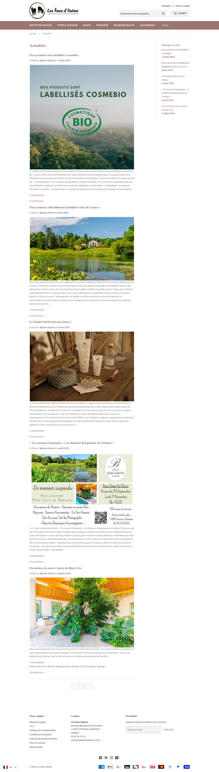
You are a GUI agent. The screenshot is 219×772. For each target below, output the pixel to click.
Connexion (166, 6)
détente (51, 666)
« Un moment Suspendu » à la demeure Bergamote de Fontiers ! (71, 443)
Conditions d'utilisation (40, 734)
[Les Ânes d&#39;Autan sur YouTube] (116, 758)
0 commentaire (36, 195)
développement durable (67, 666)
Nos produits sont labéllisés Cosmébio (53, 55)
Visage (87, 25)
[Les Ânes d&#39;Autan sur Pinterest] (106, 758)
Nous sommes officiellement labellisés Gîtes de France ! (64, 207)
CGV (31, 726)
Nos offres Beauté (40, 25)
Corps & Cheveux (67, 25)
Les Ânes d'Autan (44, 767)
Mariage (101, 666)
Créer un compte (183, 6)
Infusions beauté (124, 25)
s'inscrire (168, 730)
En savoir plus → (37, 201)
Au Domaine (147, 25)
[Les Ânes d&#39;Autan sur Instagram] (111, 758)
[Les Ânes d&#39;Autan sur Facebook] (100, 758)
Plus (165, 25)
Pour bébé (102, 25)
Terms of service (37, 743)
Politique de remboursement (43, 738)
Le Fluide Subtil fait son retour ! (50, 322)
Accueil (32, 33)
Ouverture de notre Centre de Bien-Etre (55, 568)
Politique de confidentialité (42, 730)
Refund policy (36, 747)
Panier (182, 13)
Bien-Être (41, 666)
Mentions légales (37, 722)
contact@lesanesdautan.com (85, 740)
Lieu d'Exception (88, 666)
